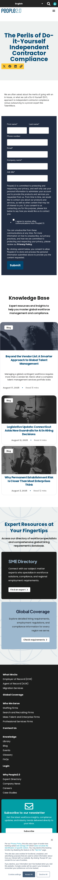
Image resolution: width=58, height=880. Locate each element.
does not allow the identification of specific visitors (26, 846)
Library (6, 741)
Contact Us (9, 728)
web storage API (22, 845)
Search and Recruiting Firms (18, 712)
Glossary (8, 754)
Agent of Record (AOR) (15, 683)
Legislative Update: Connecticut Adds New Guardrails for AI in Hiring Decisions (29, 430)
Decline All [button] (43, 874)
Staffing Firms (10, 708)
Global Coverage (13, 694)
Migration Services (13, 688)
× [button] (51, 838)
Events (6, 750)
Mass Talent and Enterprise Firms (21, 717)
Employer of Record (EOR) (17, 679)
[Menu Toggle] (53, 10)
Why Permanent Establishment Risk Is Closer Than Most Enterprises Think (29, 481)
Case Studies (10, 792)
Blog (5, 745)
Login (6, 766)
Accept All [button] (29, 874)
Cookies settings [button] (14, 874)
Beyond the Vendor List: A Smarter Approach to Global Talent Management (29, 360)
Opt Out (38, 850)
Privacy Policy (16, 843)
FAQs (6, 759)
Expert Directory (12, 779)
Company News (11, 783)
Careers (7, 788)
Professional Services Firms (18, 721)
